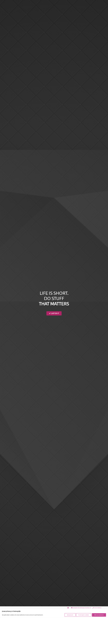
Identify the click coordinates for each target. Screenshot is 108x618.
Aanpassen (70, 615)
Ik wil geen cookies (83, 615)
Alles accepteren (99, 615)
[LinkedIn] (68, 607)
